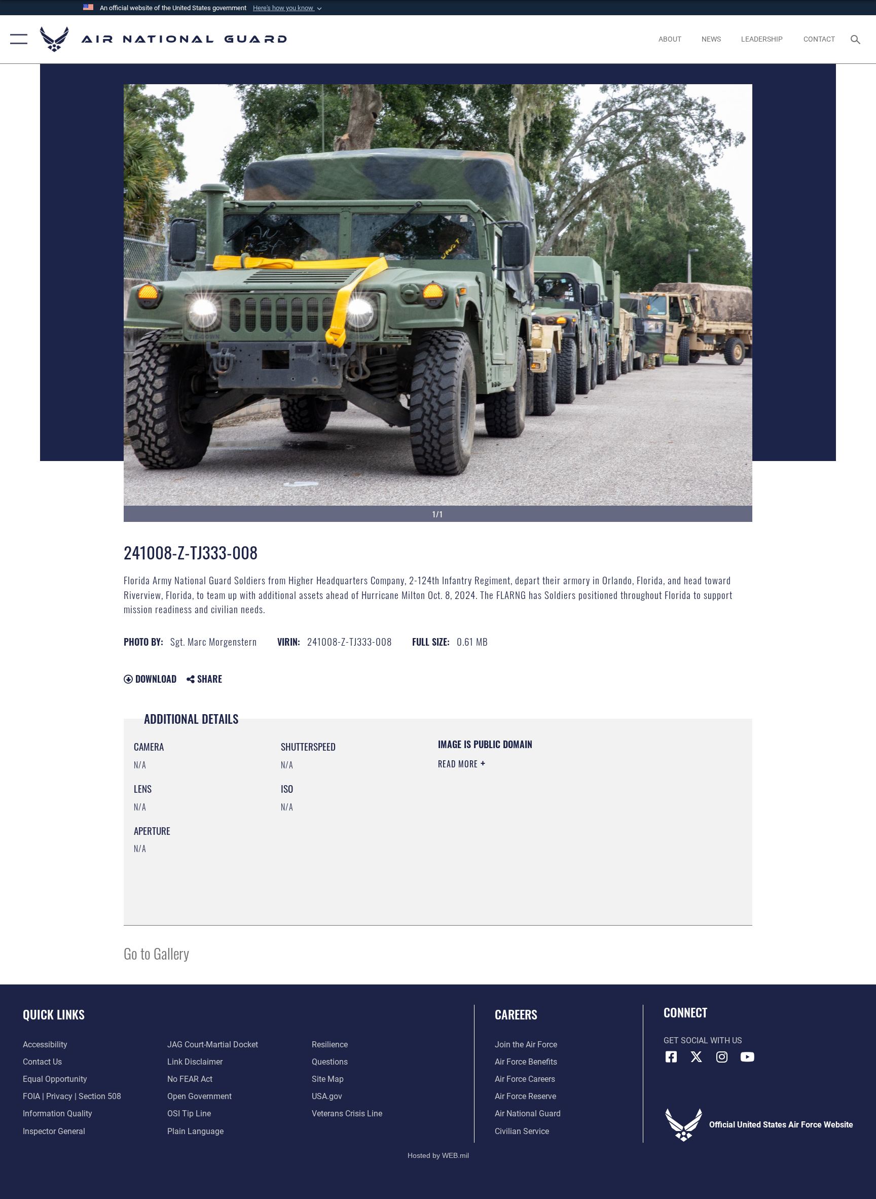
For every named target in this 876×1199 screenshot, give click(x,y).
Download (154, 678)
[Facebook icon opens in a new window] (671, 1057)
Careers (516, 1014)
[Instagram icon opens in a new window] (721, 1057)
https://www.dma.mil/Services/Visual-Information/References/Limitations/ (536, 835)
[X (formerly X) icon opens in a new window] (696, 1057)
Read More (459, 764)
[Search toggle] (857, 39)
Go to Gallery (156, 953)
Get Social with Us (703, 1040)
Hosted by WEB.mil (438, 1155)
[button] (288, 8)
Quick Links (54, 1014)
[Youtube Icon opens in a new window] (747, 1057)
